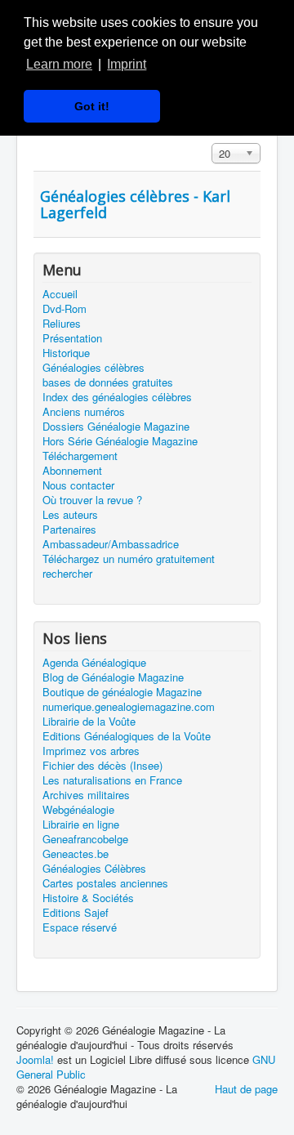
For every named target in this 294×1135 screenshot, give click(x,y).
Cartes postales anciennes (105, 883)
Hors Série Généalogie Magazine (120, 441)
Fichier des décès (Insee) (102, 765)
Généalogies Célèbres (94, 868)
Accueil (60, 294)
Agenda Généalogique (94, 662)
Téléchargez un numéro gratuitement (128, 559)
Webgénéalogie (78, 809)
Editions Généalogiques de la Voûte (126, 736)
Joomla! (35, 1059)
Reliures (61, 323)
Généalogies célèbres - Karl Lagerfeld (135, 204)
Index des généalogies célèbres (117, 397)
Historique (66, 353)
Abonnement (72, 470)
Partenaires (69, 529)
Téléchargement (80, 456)
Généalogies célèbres (93, 367)
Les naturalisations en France (112, 780)
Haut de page (246, 1089)
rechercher (67, 573)
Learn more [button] (59, 64)
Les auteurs (70, 514)
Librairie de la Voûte (89, 721)
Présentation (72, 338)
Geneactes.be (75, 854)
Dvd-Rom (64, 309)
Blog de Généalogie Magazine (113, 677)
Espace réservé (79, 927)
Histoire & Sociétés (88, 898)
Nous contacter (78, 485)
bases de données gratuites (107, 382)
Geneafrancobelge (85, 839)
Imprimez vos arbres (91, 751)
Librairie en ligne (80, 824)
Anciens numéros (83, 411)
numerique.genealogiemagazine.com (128, 706)
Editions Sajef (75, 912)
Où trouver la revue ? (92, 500)
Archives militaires (86, 795)
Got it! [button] (91, 106)
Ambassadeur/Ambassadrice (110, 544)
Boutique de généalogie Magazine (122, 692)
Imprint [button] (126, 64)
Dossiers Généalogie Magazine (115, 426)
